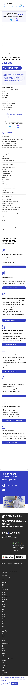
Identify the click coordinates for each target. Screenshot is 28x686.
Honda (3, 616)
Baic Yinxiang (5, 589)
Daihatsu (4, 602)
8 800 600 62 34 (13, 6)
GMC (3, 611)
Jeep (3, 626)
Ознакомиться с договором (10, 442)
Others (3, 650)
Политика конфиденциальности (15, 563)
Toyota (3, 670)
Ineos (3, 619)
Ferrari (3, 606)
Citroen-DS (4, 599)
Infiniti (3, 621)
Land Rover (4, 631)
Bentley (3, 591)
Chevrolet (4, 594)
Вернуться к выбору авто (8, 53)
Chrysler (3, 597)
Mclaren (3, 641)
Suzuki (3, 667)
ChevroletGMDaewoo (7, 596)
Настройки (5, 683)
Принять (14, 683)
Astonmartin (4, 582)
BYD (3, 587)
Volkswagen (4, 672)
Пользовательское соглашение (8, 565)
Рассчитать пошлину (10, 395)
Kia (2, 628)
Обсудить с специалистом (11, 287)
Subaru (3, 665)
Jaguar (3, 624)
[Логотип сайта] (9, 4)
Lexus (3, 633)
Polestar (3, 653)
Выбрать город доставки (11, 371)
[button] (3, 501)
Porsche (3, 655)
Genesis (3, 614)
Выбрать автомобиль (10, 320)
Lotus (3, 636)
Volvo (3, 674)
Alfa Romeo (4, 580)
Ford (3, 609)
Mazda (3, 640)
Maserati (4, 638)
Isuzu (3, 623)
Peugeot (3, 652)
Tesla (3, 669)
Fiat (2, 608)
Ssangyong (4, 663)
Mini (3, 645)
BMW (3, 585)
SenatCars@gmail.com (9, 577)
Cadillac (3, 592)
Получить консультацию (10, 266)
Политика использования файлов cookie (10, 566)
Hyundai (3, 618)
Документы (4, 563)
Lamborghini (4, 630)
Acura (3, 579)
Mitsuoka (4, 646)
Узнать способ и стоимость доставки (13, 420)
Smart (3, 662)
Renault (3, 657)
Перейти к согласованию (11, 344)
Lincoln (3, 635)
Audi (3, 584)
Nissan (3, 648)
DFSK (3, 601)
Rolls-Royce (4, 660)
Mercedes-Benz (5, 643)
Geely (3, 613)
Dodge (3, 604)
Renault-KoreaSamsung (7, 658)
